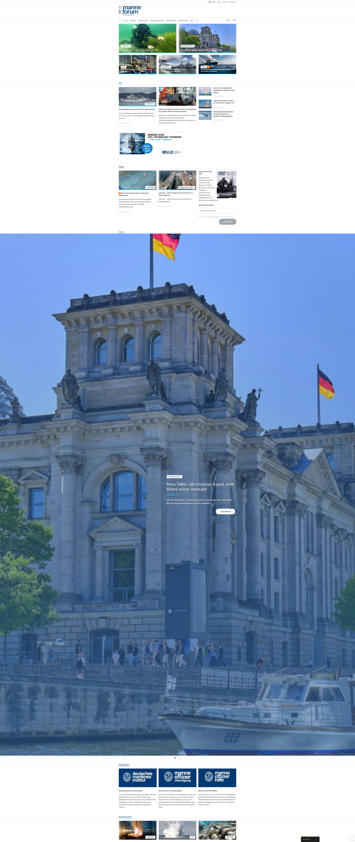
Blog (192, 837)
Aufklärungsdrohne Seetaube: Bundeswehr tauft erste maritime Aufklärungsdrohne (223, 114)
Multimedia (143, 21)
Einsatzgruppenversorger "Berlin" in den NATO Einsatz (137, 109)
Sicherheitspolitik (157, 21)
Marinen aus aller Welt (187, 187)
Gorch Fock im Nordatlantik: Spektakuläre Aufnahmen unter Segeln (223, 90)
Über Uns (226, 2)
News (123, 67)
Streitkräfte (171, 21)
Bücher (133, 21)
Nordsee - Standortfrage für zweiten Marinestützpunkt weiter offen (173, 70)
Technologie (183, 21)
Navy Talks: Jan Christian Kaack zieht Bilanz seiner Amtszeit (201, 50)
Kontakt (232, 2)
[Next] (194, 20)
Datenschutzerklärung (214, 217)
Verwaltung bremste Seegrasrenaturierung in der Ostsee (140, 50)
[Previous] (123, 20)
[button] (234, 20)
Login (219, 2)
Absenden (228, 222)
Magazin (203, 66)
